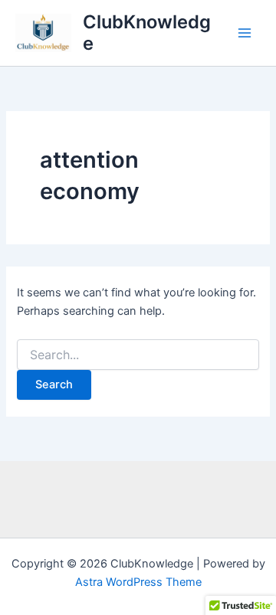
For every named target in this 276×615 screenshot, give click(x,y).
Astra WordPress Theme (138, 582)
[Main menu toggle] (244, 33)
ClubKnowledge (147, 32)
